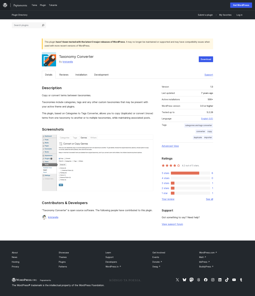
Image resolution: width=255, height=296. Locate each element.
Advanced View (170, 145)
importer (208, 137)
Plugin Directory (19, 15)
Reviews (63, 74)
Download (206, 59)
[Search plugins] (43, 25)
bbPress (204, 262)
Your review (168, 199)
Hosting (15, 262)
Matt (202, 257)
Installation (81, 74)
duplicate (198, 137)
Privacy (15, 266)
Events (155, 257)
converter (200, 131)
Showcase (64, 252)
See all (209, 199)
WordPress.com (208, 252)
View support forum (172, 224)
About (15, 252)
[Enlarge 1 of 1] (149, 138)
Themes (63, 257)
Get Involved (158, 252)
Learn (108, 252)
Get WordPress (241, 5)
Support (209, 74)
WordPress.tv (113, 266)
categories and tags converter (198, 125)
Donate (157, 262)
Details (48, 74)
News (14, 257)
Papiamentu (45, 280)
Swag (156, 266)
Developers (111, 262)
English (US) (207, 118)
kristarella (68, 61)
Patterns (63, 266)
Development (101, 74)
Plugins (62, 262)
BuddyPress (206, 266)
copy (209, 131)
